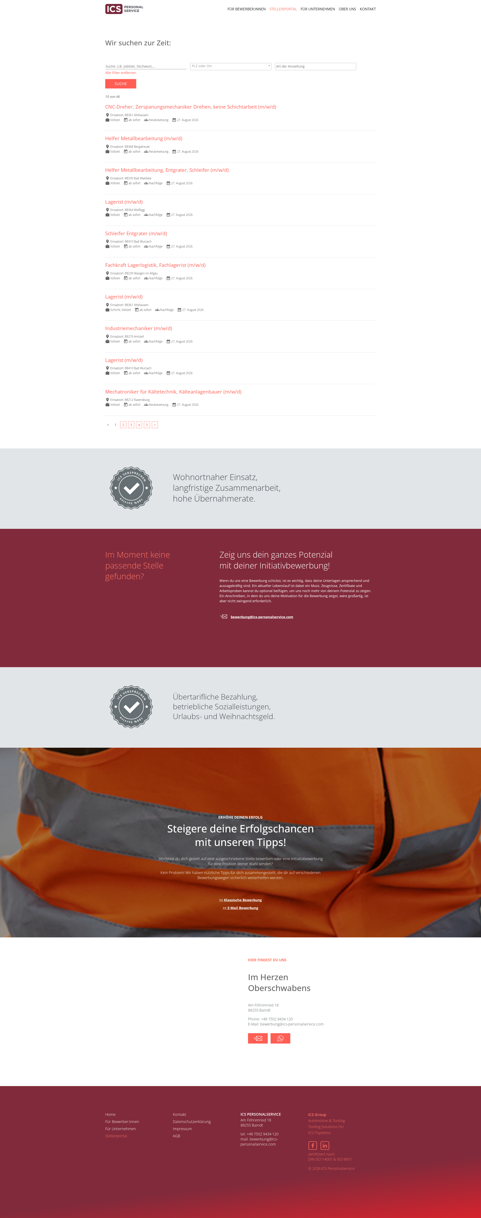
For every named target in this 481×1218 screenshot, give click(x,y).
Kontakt (368, 9)
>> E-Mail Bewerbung (240, 908)
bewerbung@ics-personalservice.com (262, 617)
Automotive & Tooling (326, 1120)
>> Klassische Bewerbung (240, 900)
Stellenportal (283, 9)
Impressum (182, 1128)
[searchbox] (315, 66)
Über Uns (347, 9)
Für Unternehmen (318, 9)
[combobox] (230, 66)
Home (110, 1114)
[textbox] (230, 66)
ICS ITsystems (319, 1132)
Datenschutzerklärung (192, 1121)
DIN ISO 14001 (320, 1159)
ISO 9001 (344, 1159)
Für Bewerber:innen (247, 9)
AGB (176, 1135)
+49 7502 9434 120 (262, 1134)
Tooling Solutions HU (326, 1126)
